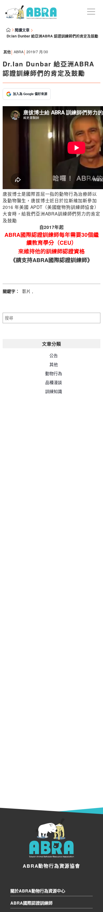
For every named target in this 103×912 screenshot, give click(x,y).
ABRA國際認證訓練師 (31, 903)
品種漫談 (53, 382)
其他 (7, 51)
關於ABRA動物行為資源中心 (37, 891)
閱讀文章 (22, 29)
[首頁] (31, 17)
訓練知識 (53, 391)
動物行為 (53, 373)
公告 (53, 355)
